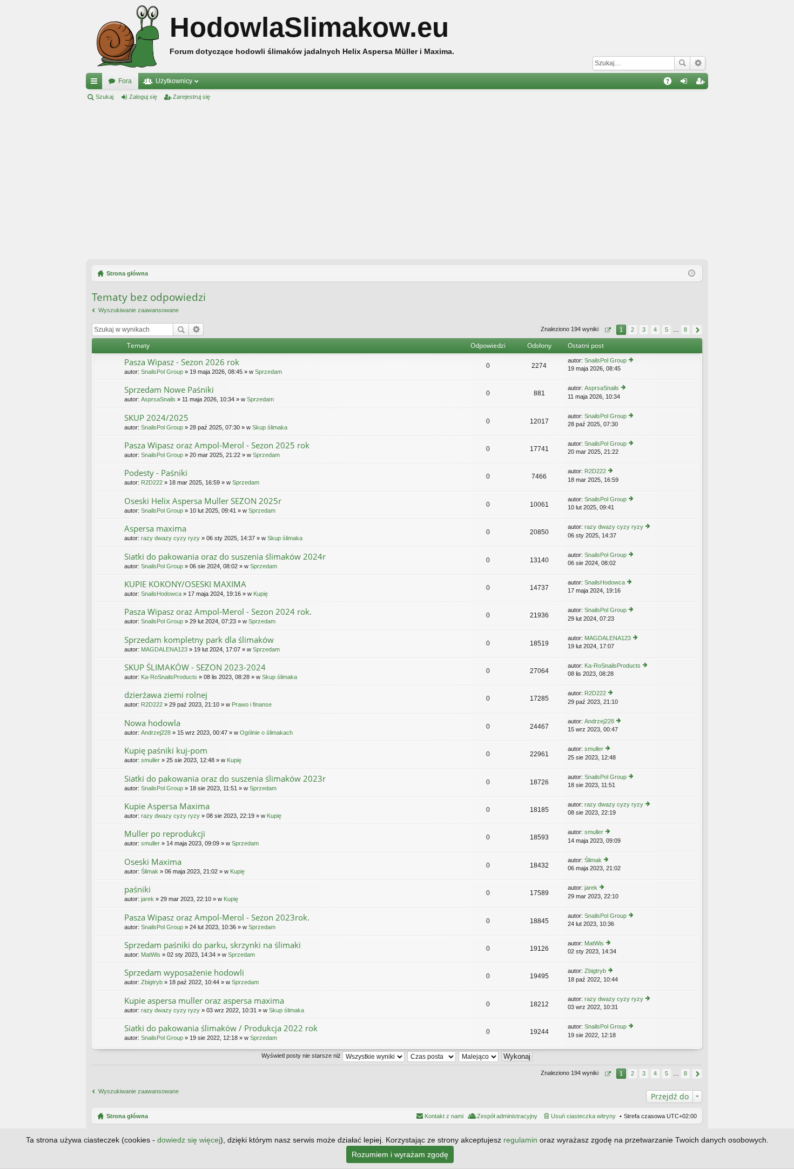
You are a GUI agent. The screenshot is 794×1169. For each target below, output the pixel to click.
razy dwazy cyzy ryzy (170, 538)
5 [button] (666, 329)
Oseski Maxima (152, 862)
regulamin (520, 1140)
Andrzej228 (156, 732)
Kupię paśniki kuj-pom (165, 750)
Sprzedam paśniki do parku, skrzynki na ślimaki (212, 945)
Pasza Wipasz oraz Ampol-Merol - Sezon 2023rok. (216, 917)
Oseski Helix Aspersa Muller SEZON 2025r (202, 501)
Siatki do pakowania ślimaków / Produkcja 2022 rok (221, 1028)
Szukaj (682, 63)
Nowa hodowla (152, 723)
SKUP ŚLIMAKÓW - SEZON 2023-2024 (195, 667)
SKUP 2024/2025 (156, 418)
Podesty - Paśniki (155, 473)
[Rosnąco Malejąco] (479, 1055)
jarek (147, 899)
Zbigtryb (152, 982)
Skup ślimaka (269, 427)
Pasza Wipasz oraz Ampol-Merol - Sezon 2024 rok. (218, 612)
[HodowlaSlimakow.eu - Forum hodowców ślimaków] (128, 36)
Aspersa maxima (155, 528)
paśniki (137, 889)
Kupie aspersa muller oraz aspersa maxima (204, 1001)
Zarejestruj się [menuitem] (702, 83)
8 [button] (685, 329)
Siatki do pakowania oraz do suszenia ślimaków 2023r (225, 779)
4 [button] (655, 329)
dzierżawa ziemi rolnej (165, 695)
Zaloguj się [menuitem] (686, 83)
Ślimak (149, 871)
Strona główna (127, 1116)
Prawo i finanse (252, 704)
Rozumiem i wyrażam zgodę (400, 1154)
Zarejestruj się (191, 96)
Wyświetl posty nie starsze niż (301, 1055)
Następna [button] (697, 330)
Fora (125, 81)
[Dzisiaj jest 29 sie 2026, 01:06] (691, 273)
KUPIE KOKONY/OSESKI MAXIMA (185, 584)
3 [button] (643, 329)
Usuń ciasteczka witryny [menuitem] (583, 1116)
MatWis (150, 954)
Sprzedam (268, 371)
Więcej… (96, 83)
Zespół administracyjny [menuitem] (507, 1116)
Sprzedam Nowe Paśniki (169, 390)
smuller (150, 760)
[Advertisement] (397, 180)
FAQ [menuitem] (671, 83)
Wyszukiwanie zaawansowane (697, 63)
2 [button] (632, 329)
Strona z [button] (607, 330)
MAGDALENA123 (164, 649)
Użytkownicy (174, 81)
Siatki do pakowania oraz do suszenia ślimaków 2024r (225, 557)
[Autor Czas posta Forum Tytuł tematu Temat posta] (432, 1055)
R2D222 (152, 482)
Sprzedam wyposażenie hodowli (184, 973)
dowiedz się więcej (188, 1140)
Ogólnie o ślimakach (266, 732)
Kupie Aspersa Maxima (167, 806)
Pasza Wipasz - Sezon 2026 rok (181, 362)
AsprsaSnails (158, 399)
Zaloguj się (143, 96)
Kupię (260, 593)
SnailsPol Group (162, 371)
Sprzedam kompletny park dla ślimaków (199, 640)
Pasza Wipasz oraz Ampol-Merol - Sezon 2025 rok (216, 445)
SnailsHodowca (161, 593)
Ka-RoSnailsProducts (169, 677)
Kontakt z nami (444, 1116)
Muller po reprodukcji (164, 834)
